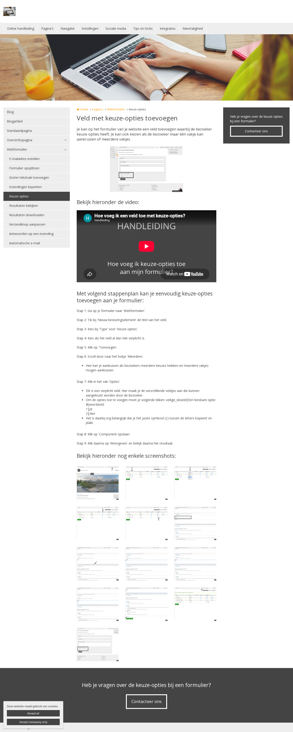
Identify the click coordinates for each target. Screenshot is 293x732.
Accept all (33, 713)
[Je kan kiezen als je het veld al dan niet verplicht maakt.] (98, 523)
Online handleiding (20, 28)
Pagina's (47, 28)
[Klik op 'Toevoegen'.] (146, 523)
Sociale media (116, 28)
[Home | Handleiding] (16, 11)
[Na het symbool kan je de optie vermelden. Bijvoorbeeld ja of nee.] (195, 563)
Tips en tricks (143, 28)
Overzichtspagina (19, 140)
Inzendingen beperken (25, 187)
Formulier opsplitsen (24, 168)
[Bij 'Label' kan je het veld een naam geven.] (146, 483)
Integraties (168, 28)
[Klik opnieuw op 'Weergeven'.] (195, 604)
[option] (146, 169)
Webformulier (17, 149)
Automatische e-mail (24, 243)
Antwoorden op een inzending (31, 234)
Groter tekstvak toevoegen (29, 177)
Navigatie (68, 28)
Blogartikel (15, 121)
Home (84, 109)
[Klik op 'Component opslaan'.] (146, 604)
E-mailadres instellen (24, 159)
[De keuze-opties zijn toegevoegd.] (98, 644)
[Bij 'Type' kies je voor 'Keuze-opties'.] (195, 483)
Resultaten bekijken (23, 205)
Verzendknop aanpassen (27, 224)
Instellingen (90, 28)
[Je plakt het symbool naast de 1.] (146, 563)
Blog (10, 112)
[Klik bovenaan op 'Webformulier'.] (98, 483)
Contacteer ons (256, 131)
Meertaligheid (193, 28)
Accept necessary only (33, 722)
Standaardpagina (19, 130)
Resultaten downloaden (26, 215)
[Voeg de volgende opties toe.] (98, 604)
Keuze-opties (19, 196)
